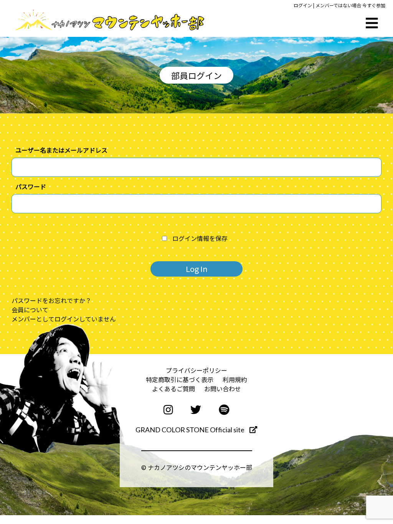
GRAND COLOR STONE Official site (190, 429)
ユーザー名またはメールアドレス (61, 150)
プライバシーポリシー (196, 370)
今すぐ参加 (373, 5)
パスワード (30, 186)
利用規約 (235, 379)
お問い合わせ (222, 388)
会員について (30, 309)
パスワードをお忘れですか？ (51, 300)
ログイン (303, 5)
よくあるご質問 (173, 388)
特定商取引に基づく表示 (179, 379)
